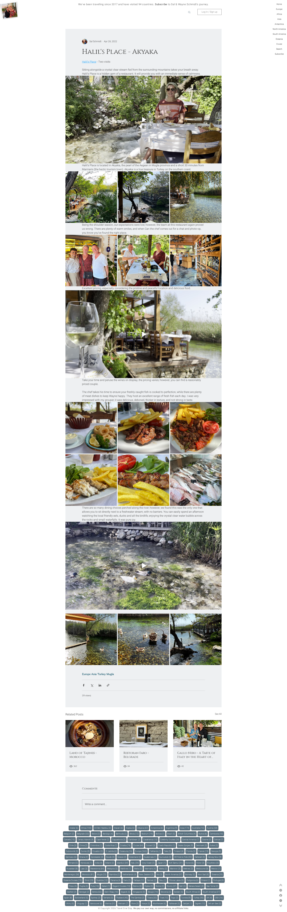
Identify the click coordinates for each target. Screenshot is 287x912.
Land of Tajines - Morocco (83, 755)
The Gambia (138, 897)
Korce (190, 862)
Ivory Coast (149, 862)
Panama (116, 880)
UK (209, 897)
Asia (279, 19)
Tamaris (108, 897)
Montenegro (72, 874)
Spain (68, 897)
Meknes (188, 868)
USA (219, 897)
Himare (73, 862)
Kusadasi (73, 868)
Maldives (126, 868)
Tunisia (186, 897)
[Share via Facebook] (83, 685)
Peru (163, 880)
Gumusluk (165, 857)
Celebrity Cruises (170, 839)
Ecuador (98, 851)
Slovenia (166, 891)
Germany (72, 857)
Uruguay (82, 903)
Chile (73, 845)
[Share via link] (108, 685)
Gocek (111, 857)
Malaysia (113, 868)
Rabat (106, 886)
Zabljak (188, 903)
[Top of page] (280, 885)
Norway (190, 874)
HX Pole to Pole (183, 857)
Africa (279, 14)
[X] (280, 900)
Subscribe (279, 53)
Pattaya (139, 880)
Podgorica (193, 880)
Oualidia (102, 880)
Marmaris (151, 868)
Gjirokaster (97, 857)
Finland (179, 851)
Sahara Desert (197, 886)
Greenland (135, 857)
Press (73, 886)
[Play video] (143, 120)
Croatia (126, 845)
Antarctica (279, 24)
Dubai (214, 845)
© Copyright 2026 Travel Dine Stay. (115, 908)
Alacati (119, 827)
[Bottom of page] (280, 905)
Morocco (88, 874)
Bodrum (148, 833)
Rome (160, 886)
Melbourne (202, 868)
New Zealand (147, 874)
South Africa (193, 891)
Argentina (172, 827)
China (84, 845)
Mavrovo (176, 868)
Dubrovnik (72, 851)
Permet (152, 880)
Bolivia (160, 833)
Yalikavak (175, 903)
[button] (189, 12)
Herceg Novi (215, 857)
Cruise (279, 44)
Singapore (139, 891)
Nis (159, 874)
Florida (191, 851)
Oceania (279, 39)
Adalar (74, 827)
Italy (135, 862)
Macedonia (97, 868)
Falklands (156, 851)
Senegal (84, 891)
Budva (203, 833)
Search (279, 48)
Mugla (110, 674)
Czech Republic (167, 845)
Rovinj (172, 886)
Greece (122, 857)
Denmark (202, 845)
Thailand (122, 897)
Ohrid (90, 880)
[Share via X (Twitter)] (91, 685)
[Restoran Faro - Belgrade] (143, 733)
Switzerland (82, 897)
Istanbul (123, 862)
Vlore (135, 903)
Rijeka (149, 886)
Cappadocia (119, 839)
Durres (86, 851)
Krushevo (213, 862)
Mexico (216, 868)
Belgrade (83, 833)
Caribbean (134, 839)
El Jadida (112, 851)
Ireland (110, 862)
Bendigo (108, 833)
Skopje (153, 891)
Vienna (110, 903)
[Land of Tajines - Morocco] (89, 733)
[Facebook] (280, 895)
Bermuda (122, 833)
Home (279, 4)
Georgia (216, 851)
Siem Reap (111, 891)
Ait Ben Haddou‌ (103, 827)
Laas (85, 868)
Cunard (151, 845)
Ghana (84, 857)
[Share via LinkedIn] (99, 685)
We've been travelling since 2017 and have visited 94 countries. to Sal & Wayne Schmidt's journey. (143, 4)
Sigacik (126, 891)
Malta (138, 868)
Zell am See (215, 903)
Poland (206, 880)
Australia (198, 827)
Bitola (135, 833)
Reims (138, 886)
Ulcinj (70, 903)
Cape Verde (103, 839)
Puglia (84, 886)
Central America (191, 839)
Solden (179, 891)
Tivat (164, 897)
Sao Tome (212, 886)
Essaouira (126, 851)
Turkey (101, 674)
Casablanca (150, 839)
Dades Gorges (186, 845)
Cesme (207, 839)
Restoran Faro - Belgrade (136, 755)
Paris (127, 880)
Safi (183, 886)
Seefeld (72, 891)
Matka (163, 868)
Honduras (87, 862)
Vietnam (123, 903)
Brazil (171, 833)
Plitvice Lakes (177, 880)
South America (279, 34)
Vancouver (96, 903)
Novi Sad (204, 874)
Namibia (115, 874)
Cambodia (217, 833)
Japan (162, 862)
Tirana (152, 897)
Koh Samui (176, 862)
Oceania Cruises (73, 880)
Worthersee (160, 903)
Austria (212, 827)
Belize (96, 833)
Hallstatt (200, 857)
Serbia (97, 891)
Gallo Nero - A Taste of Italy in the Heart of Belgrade (196, 755)
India (99, 862)
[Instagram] (280, 890)
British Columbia (187, 833)
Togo (175, 897)
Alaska (131, 827)
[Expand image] (91, 197)
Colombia (96, 845)
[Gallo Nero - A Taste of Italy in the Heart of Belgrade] (197, 733)
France (203, 851)
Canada (70, 839)
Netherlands (130, 874)
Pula (95, 886)
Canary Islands (86, 839)
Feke (168, 851)
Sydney (96, 897)
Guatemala (150, 857)
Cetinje (219, 839)
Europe (279, 9)
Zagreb (200, 903)
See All (218, 714)
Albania (143, 827)
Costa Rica (111, 845)
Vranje (146, 903)
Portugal (219, 880)
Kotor (200, 862)
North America (279, 29)
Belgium (69, 833)
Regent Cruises (122, 886)
